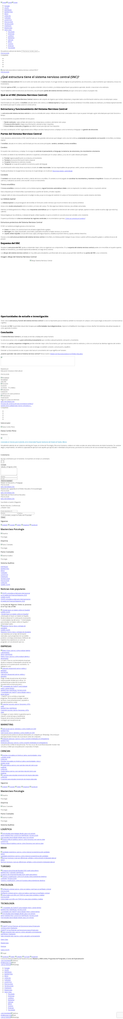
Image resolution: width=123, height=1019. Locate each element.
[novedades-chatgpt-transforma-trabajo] (16, 688)
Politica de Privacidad (24, 515)
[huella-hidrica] (21, 767)
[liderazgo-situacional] (16, 670)
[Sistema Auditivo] (7, 556)
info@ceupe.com (6, 963)
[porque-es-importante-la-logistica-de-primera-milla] (23, 839)
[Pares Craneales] (7, 545)
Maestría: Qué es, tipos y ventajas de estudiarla (16, 632)
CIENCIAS (7, 16)
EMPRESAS (8, 10)
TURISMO (7, 18)
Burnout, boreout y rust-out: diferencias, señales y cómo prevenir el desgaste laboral (28, 862)
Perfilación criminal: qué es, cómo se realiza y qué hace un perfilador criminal (25, 893)
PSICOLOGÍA (8, 22)
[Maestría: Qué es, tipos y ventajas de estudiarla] (16, 628)
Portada (7, 6)
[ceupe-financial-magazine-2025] (16, 595)
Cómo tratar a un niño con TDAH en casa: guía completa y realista (22, 899)
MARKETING (8, 12)
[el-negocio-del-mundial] (20, 871)
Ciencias (10, 40)
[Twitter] (18, 525)
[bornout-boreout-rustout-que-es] (28, 858)
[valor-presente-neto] (21, 932)
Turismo (10, 44)
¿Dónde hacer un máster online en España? (14, 614)
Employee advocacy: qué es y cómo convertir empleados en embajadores (24, 743)
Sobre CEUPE (5, 950)
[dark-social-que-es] (18, 729)
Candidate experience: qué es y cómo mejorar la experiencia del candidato (24, 856)
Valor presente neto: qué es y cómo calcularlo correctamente (20, 936)
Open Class (8, 30)
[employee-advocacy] (25, 739)
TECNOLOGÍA (8, 24)
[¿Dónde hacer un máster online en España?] (15, 610)
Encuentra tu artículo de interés (11, 51)
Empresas (11, 34)
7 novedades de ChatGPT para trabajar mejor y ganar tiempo (20, 912)
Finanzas (11, 46)
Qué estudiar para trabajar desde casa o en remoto (17, 837)
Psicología (11, 32)
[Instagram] (25, 525)
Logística (11, 36)
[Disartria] (4, 533)
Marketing (11, 38)
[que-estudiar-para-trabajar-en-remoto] (18, 833)
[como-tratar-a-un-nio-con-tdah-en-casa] (22, 895)
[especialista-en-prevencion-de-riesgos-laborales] (19, 775)
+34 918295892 (6, 961)
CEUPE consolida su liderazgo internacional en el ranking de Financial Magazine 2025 (15, 600)
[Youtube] (11, 525)
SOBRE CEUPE (5, 597)
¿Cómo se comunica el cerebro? (75, 218)
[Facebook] (33, 525)
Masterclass (8, 28)
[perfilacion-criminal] (26, 889)
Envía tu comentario (6, 481)
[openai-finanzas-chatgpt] (20, 926)
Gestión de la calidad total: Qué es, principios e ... (16, 406)
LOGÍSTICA (8, 20)
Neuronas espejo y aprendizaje (62, 171)
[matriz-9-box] (16, 652)
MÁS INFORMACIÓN (7, 402)
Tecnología (11, 48)
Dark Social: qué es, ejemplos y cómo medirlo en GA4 (18, 733)
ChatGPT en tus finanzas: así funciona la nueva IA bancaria (19, 930)
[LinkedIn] (4, 525)
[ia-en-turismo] (24, 876)
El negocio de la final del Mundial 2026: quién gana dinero (19, 874)
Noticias (3, 946)
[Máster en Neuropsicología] (38, 365)
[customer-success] (16, 706)
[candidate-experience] (25, 852)
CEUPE (6, 8)
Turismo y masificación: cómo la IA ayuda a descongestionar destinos (23, 880)
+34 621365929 (6, 965)
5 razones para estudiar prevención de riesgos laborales (19, 779)
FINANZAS (7, 26)
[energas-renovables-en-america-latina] (21, 757)
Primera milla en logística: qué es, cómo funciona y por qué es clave (22, 843)
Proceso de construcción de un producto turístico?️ (17, 404)
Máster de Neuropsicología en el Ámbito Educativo (66, 354)
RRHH (6, 14)
